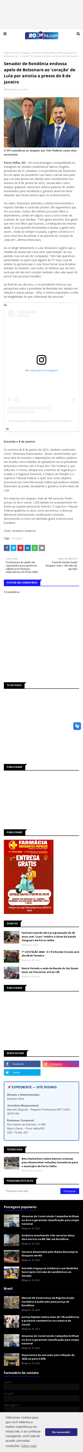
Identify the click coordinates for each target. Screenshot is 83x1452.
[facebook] (22, 1064)
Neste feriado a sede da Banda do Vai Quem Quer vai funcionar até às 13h (50, 970)
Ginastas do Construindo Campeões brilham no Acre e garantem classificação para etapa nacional (50, 1219)
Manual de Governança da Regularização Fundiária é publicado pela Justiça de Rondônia (48, 1301)
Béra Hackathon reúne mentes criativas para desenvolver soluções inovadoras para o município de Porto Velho (50, 1162)
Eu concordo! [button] (61, 1432)
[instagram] (60, 1064)
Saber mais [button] (29, 1446)
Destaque (25, 53)
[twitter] (22, 1072)
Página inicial (11, 53)
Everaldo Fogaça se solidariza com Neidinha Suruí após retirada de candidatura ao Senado (50, 1271)
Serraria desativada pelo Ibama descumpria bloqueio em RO (50, 1253)
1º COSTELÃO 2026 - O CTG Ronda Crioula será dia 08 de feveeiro (50, 953)
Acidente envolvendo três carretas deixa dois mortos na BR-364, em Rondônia (48, 1237)
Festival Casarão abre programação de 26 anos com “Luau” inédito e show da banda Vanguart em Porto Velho (49, 936)
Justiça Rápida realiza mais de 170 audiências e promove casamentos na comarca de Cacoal (50, 1320)
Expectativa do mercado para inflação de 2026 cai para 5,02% (48, 1357)
